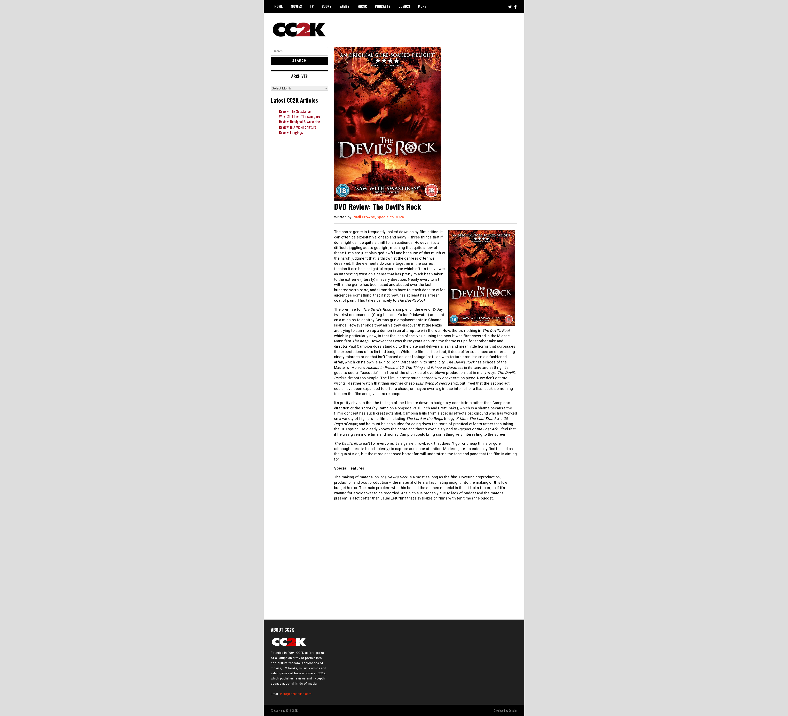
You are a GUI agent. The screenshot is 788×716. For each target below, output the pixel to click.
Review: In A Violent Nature (297, 127)
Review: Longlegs (291, 132)
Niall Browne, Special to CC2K (379, 217)
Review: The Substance (295, 111)
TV (312, 6)
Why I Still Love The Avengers (299, 116)
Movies (296, 6)
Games (344, 6)
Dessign (513, 710)
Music (362, 6)
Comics (404, 6)
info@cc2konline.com (296, 694)
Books (327, 6)
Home (278, 6)
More (422, 6)
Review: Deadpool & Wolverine (299, 121)
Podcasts (383, 6)
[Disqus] (425, 557)
